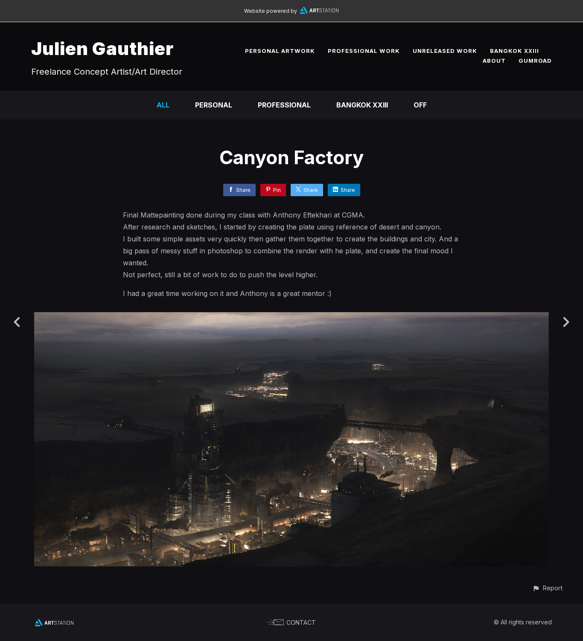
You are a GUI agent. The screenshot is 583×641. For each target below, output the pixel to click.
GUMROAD (535, 60)
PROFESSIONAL (284, 105)
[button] (547, 588)
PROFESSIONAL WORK (364, 50)
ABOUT (494, 60)
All (163, 105)
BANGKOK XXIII (514, 50)
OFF (420, 105)
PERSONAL (213, 105)
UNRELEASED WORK (445, 50)
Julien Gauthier (102, 48)
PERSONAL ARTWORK (280, 50)
